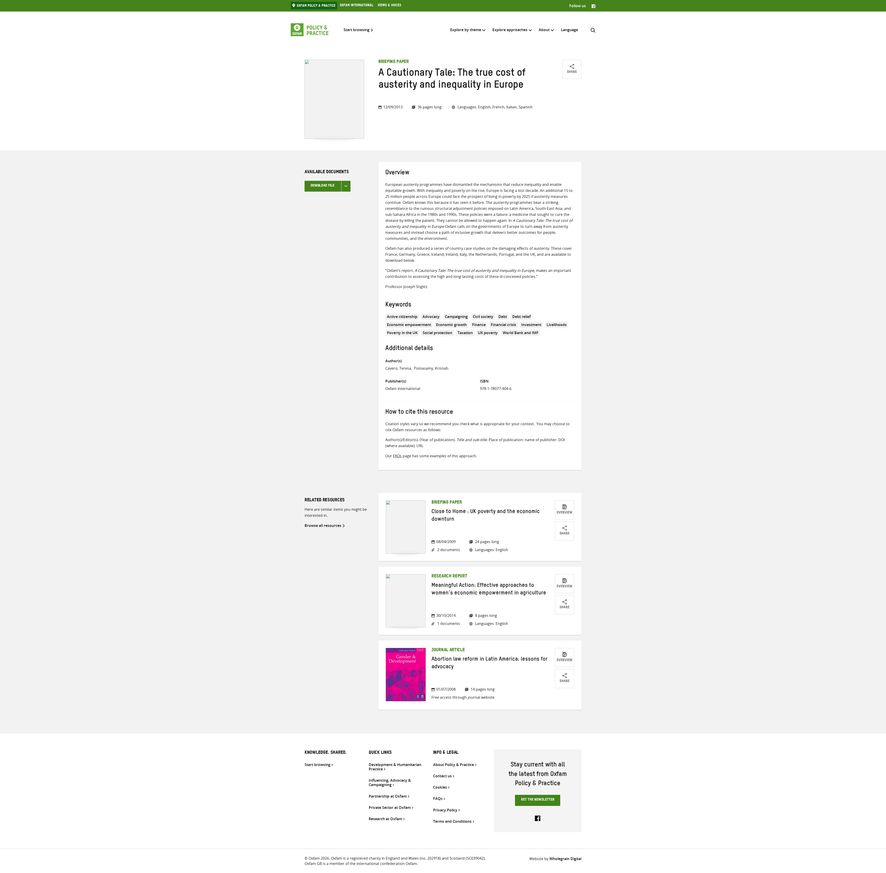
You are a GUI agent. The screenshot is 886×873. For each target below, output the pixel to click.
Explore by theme (465, 29)
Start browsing (356, 30)
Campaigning (456, 316)
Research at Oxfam (385, 819)
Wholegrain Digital (565, 858)
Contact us (442, 776)
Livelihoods (557, 324)
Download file (322, 186)
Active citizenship (402, 316)
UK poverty (488, 332)
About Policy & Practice (453, 765)
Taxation (465, 332)
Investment (531, 324)
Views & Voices (389, 6)
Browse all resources (323, 525)
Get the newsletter (537, 800)
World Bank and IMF (521, 332)
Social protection (437, 332)
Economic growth (451, 324)
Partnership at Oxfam (388, 796)
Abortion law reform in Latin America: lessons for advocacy (489, 664)
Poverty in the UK (402, 332)
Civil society (483, 316)
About (544, 29)
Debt (502, 316)
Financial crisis (503, 324)
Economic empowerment (409, 324)
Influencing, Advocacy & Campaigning (390, 782)
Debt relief (521, 316)
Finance (479, 324)
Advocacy (431, 316)
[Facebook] (593, 6)
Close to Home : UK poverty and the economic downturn (485, 516)
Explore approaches (509, 29)
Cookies (440, 787)
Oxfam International (356, 6)
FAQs (397, 455)
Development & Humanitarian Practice (395, 767)
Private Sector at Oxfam (390, 807)
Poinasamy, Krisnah (431, 368)
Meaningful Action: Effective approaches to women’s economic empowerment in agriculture (488, 590)
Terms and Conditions (452, 821)
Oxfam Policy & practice (316, 6)
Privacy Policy (445, 810)
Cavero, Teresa (398, 368)
